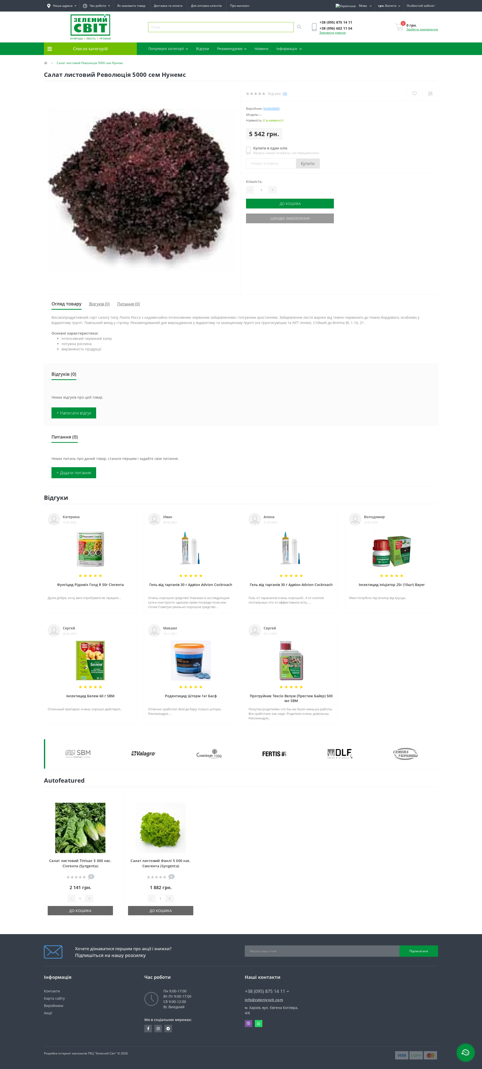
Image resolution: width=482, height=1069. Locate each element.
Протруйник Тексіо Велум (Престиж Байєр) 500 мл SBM (291, 698)
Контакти (52, 991)
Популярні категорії (166, 48)
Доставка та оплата (168, 6)
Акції (48, 1012)
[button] (96, 6)
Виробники (53, 1005)
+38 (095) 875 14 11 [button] (265, 991)
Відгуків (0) (99, 304)
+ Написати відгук (73, 413)
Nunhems (271, 108)
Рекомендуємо (230, 48)
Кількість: (254, 181)
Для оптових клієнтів (206, 6)
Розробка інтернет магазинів (65, 1053)
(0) (285, 93)
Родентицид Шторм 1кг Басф (191, 695)
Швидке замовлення (290, 218)
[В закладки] (109, 799)
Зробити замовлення (422, 29)
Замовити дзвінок (332, 32)
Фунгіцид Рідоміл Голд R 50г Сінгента (90, 584)
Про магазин (239, 6)
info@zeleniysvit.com (264, 999)
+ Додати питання (73, 472)
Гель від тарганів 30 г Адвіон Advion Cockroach (190, 584)
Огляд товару (66, 304)
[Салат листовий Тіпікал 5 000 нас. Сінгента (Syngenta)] (80, 827)
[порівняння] (109, 807)
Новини (261, 48)
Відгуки (202, 48)
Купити (308, 163)
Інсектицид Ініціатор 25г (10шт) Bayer (392, 584)
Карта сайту (54, 998)
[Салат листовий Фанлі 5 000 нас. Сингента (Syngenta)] (161, 827)
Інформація (287, 48)
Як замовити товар (131, 6)
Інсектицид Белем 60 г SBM (90, 695)
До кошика (290, 203)
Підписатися (418, 951)
